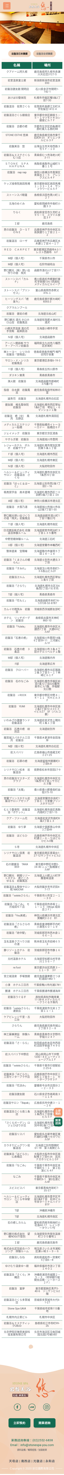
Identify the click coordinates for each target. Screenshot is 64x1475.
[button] (58, 1112)
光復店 (38, 1461)
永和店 (50, 1461)
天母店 (14, 1461)
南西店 (26, 1461)
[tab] (19, 53)
